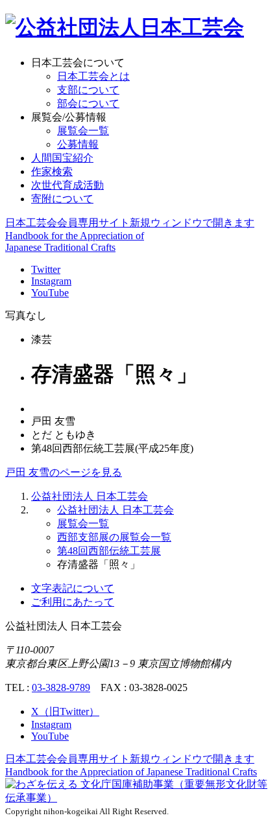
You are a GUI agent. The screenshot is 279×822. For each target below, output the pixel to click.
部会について (88, 103)
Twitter (45, 269)
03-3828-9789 (61, 687)
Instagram (51, 281)
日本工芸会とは (93, 76)
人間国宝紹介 (62, 157)
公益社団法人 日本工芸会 (89, 496)
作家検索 (52, 171)
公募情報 (78, 144)
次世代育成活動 (67, 185)
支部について (88, 89)
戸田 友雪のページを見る (63, 472)
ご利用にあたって (72, 601)
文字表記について (72, 588)
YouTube (50, 292)
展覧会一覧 (83, 130)
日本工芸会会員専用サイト (129, 222)
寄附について (62, 198)
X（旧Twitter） (65, 711)
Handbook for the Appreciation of (131, 771)
